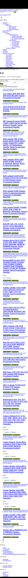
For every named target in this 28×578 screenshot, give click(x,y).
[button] (3, 20)
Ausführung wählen (7, 434)
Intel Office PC (12, 28)
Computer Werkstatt (7, 565)
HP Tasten (8, 60)
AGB (4, 547)
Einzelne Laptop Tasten (8, 53)
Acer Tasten (9, 54)
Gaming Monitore (13, 34)
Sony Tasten (9, 65)
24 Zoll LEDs (15, 44)
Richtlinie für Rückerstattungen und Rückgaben (14, 554)
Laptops (5, 49)
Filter (2, 83)
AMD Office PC (13, 26)
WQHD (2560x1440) (17, 37)
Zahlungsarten (6, 548)
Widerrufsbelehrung (7, 551)
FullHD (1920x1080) (17, 36)
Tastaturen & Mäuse (10, 48)
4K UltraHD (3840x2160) (18, 38)
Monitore (8, 33)
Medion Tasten (9, 62)
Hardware (5, 32)
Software (5, 50)
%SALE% (5, 52)
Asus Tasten (9, 56)
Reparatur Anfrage (7, 567)
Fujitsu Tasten (9, 58)
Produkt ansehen (7, 100)
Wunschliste (6, 576)
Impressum (5, 559)
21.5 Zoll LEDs (15, 41)
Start (1, 69)
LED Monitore (12, 40)
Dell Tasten (8, 57)
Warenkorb (5, 574)
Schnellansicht (15, 100)
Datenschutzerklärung (8, 552)
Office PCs (8, 25)
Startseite (5, 22)
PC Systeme (6, 24)
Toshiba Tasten (9, 67)
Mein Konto (6, 572)
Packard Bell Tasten (10, 64)
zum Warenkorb (4, 14)
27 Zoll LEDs (15, 45)
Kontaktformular (7, 560)
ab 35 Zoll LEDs (16, 46)
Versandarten (6, 550)
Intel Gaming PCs (7, 30)
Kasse (4, 573)
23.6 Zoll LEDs (15, 42)
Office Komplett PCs (14, 29)
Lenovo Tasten (9, 61)
